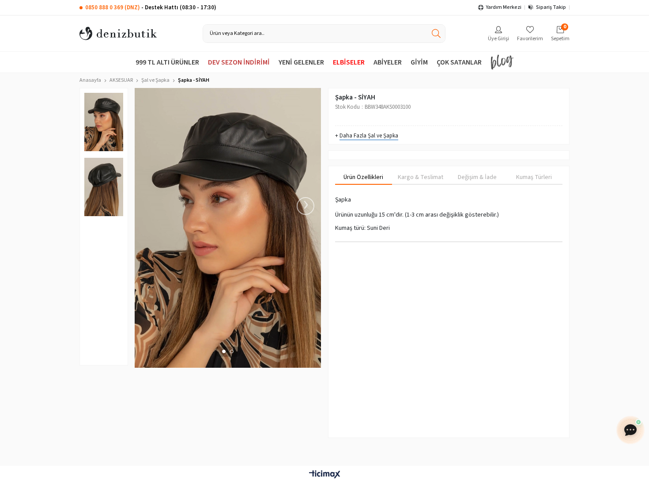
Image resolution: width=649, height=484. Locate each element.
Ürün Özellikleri (363, 177)
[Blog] (502, 62)
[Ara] (436, 33)
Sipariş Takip (551, 7)
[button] (224, 351)
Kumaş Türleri (534, 177)
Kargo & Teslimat (420, 177)
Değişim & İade (477, 177)
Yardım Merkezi (503, 7)
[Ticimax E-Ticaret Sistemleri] (324, 475)
